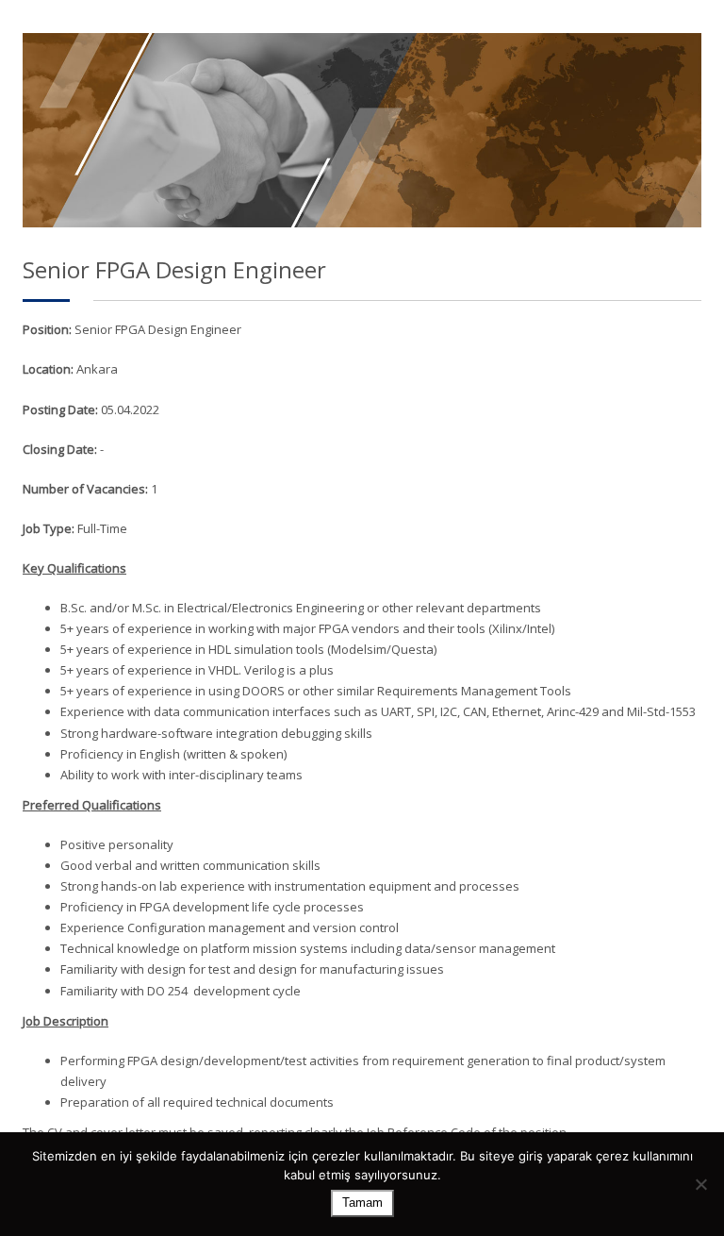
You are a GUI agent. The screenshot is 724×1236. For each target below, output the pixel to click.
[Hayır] (700, 1184)
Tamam (362, 1202)
